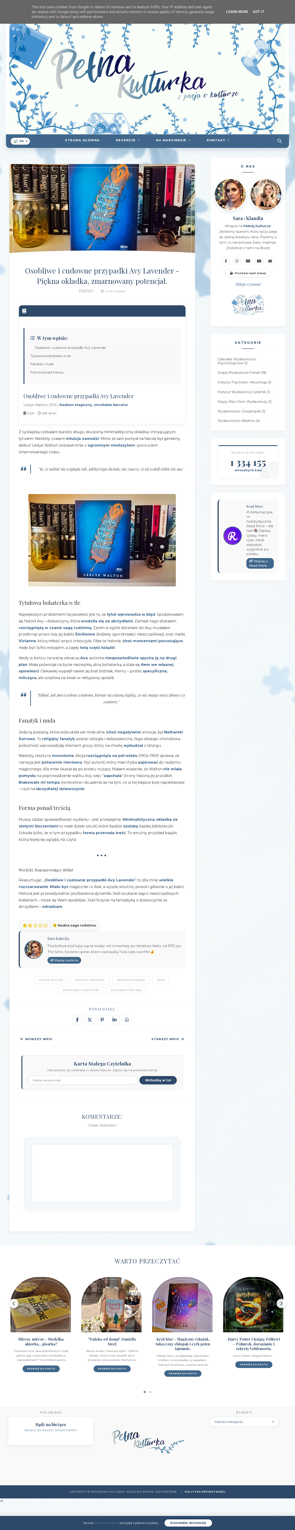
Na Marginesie (171, 140)
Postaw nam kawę (250, 273)
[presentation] (13, 1303)
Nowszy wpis (38, 1039)
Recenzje (126, 140)
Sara (161, 980)
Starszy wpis (165, 1039)
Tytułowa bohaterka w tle (50, 356)
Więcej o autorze (66, 960)
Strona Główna (82, 140)
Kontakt (216, 140)
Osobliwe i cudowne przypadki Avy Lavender (70, 348)
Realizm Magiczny (90, 980)
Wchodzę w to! (158, 1080)
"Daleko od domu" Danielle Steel (112, 1341)
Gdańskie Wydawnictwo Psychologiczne (237, 361)
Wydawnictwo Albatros (236, 421)
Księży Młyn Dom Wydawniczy (242, 402)
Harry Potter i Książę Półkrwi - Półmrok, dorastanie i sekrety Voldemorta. (254, 1344)
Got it (259, 12)
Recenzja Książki (131, 980)
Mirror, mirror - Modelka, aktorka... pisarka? (41, 1341)
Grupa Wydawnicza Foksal (239, 373)
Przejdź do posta (41, 1368)
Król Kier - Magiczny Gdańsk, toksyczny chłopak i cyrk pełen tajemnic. (183, 1344)
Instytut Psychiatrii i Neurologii (242, 382)
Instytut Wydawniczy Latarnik (242, 392)
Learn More (237, 12)
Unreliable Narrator (80, 990)
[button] (145, 1392)
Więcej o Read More (258, 563)
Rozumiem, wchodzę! (188, 1523)
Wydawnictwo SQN (126, 990)
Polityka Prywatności (205, 1491)
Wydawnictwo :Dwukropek (239, 411)
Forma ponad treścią (46, 372)
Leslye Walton (51, 980)
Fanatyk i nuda (42, 364)
